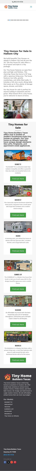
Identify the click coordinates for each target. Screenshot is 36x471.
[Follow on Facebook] (5, 462)
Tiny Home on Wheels (11, 416)
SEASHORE (8, 411)
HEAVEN (7, 407)
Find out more (18, 179)
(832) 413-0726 (18, 2)
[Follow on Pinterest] (15, 462)
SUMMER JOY (9, 409)
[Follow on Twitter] (8, 462)
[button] (8, 20)
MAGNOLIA (8, 413)
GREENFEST (8, 404)
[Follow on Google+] (11, 462)
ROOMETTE (8, 402)
